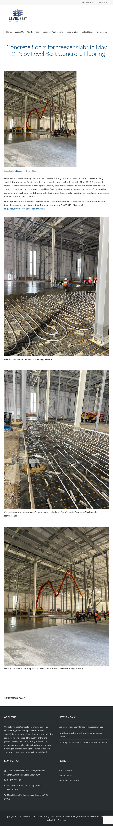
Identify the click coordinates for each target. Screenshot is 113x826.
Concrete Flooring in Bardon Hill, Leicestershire (81, 726)
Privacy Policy (65, 770)
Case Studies (72, 32)
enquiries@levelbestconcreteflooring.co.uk (24, 208)
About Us (19, 32)
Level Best (16, 171)
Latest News (87, 32)
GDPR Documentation (69, 780)
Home (9, 32)
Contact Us (102, 32)
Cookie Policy (65, 775)
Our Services (33, 32)
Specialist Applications (53, 32)
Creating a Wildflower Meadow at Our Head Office (83, 742)
